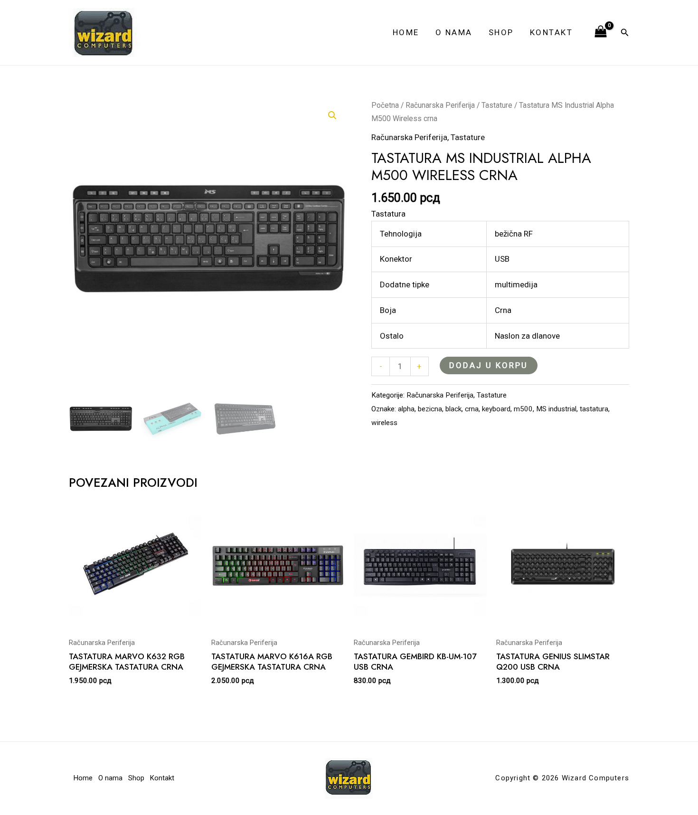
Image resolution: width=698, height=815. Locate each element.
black (453, 409)
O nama (453, 32)
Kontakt (551, 32)
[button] (625, 32)
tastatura (594, 409)
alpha (406, 409)
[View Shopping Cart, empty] (600, 32)
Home (406, 32)
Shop (501, 32)
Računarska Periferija (440, 105)
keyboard (496, 409)
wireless (384, 422)
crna (472, 409)
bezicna (430, 409)
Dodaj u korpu (488, 365)
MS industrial (556, 409)
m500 (523, 409)
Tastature (496, 105)
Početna (385, 105)
